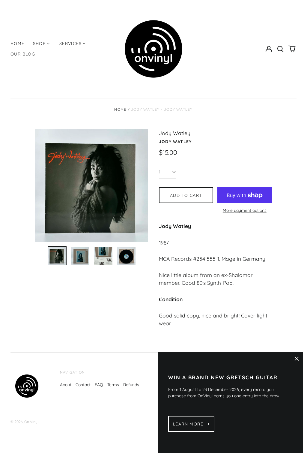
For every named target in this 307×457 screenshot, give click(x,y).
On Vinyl (31, 421)
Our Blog (22, 54)
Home (17, 43)
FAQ (99, 384)
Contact (83, 384)
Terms (113, 384)
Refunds (131, 384)
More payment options (245, 210)
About (65, 384)
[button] (280, 49)
